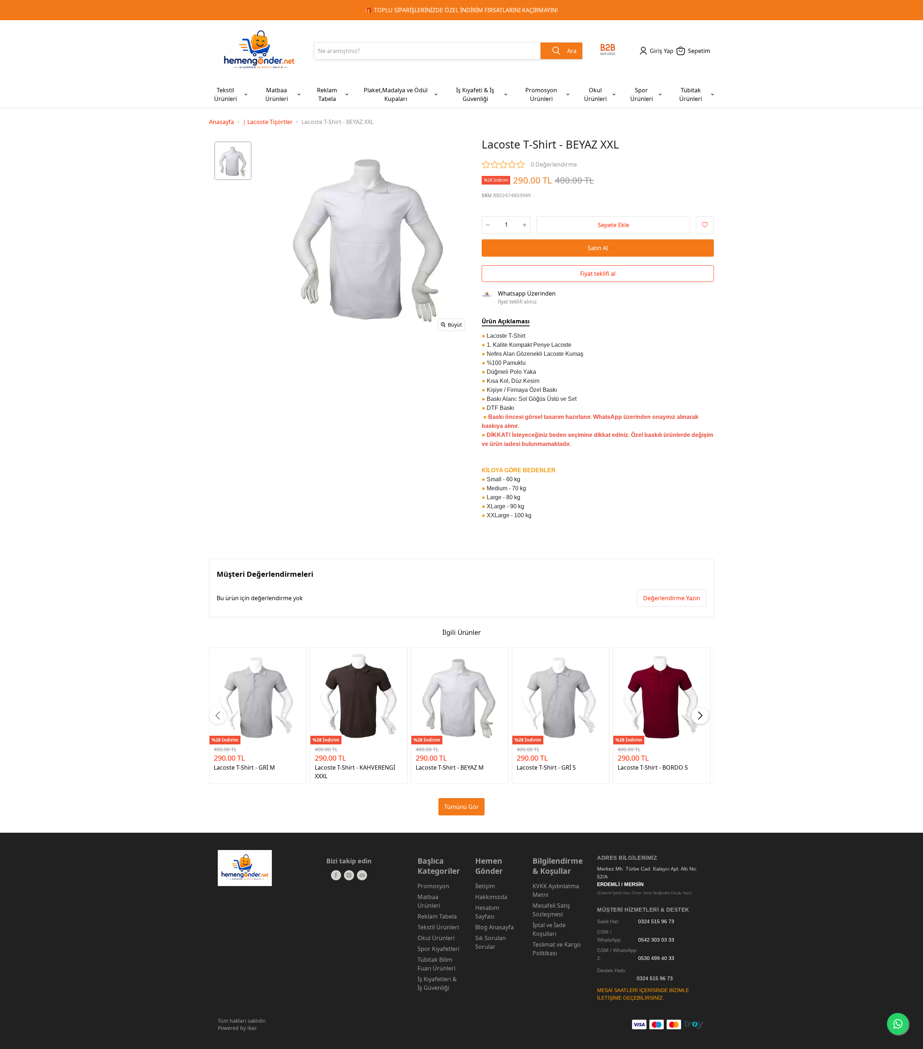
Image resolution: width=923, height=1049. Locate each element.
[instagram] (349, 875)
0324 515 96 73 (656, 921)
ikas (252, 1027)
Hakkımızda (491, 897)
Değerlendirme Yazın (671, 598)
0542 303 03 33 (656, 940)
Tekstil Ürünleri (438, 927)
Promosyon (433, 886)
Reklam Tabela (437, 916)
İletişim (485, 886)
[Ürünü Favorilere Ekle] (705, 225)
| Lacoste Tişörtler (268, 122)
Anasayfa (221, 122)
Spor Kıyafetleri (438, 949)
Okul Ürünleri (436, 938)
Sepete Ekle (613, 225)
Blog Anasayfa (494, 927)
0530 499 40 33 (656, 958)
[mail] (362, 875)
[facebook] (336, 875)
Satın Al (598, 248)
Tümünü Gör (461, 807)
